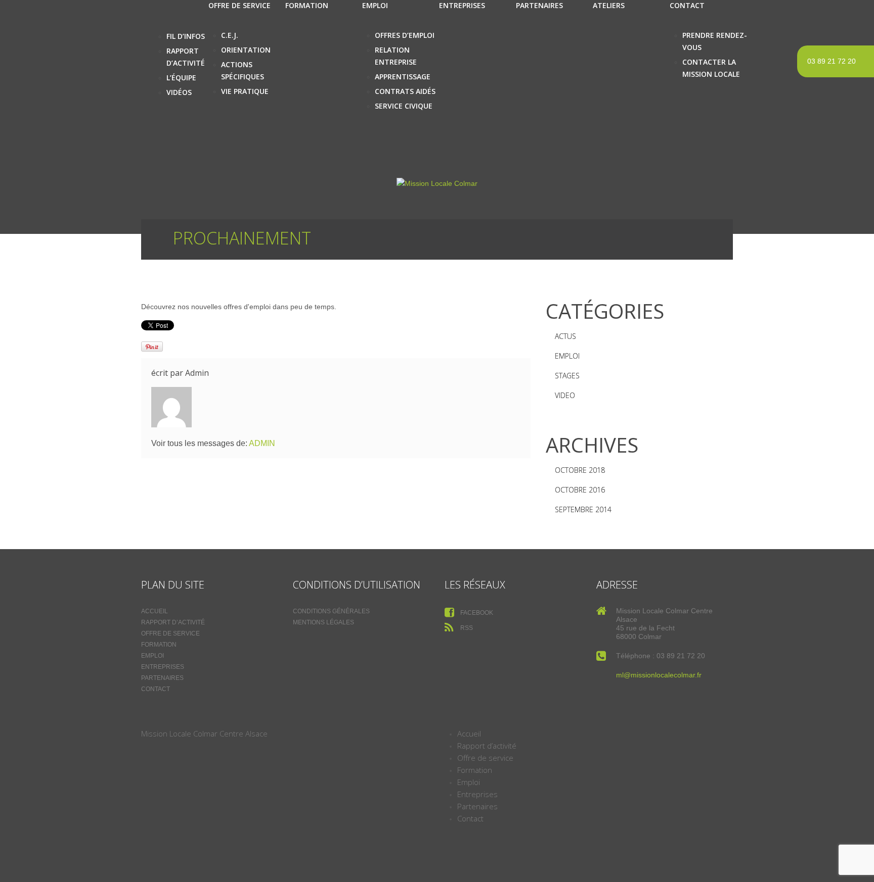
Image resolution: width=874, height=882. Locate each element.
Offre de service (170, 633)
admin (197, 372)
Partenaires (162, 677)
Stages (567, 375)
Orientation (246, 50)
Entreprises (162, 666)
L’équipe (181, 77)
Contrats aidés (405, 91)
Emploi (567, 356)
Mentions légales (323, 622)
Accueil (154, 611)
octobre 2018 (580, 470)
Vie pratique (245, 91)
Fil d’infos (185, 36)
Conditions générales (331, 611)
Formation (159, 644)
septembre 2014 (583, 509)
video (565, 395)
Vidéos (179, 92)
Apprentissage (402, 76)
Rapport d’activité (173, 622)
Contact (155, 689)
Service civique (403, 106)
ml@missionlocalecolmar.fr (659, 675)
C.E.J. (229, 35)
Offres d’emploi (404, 35)
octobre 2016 (580, 490)
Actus (565, 336)
